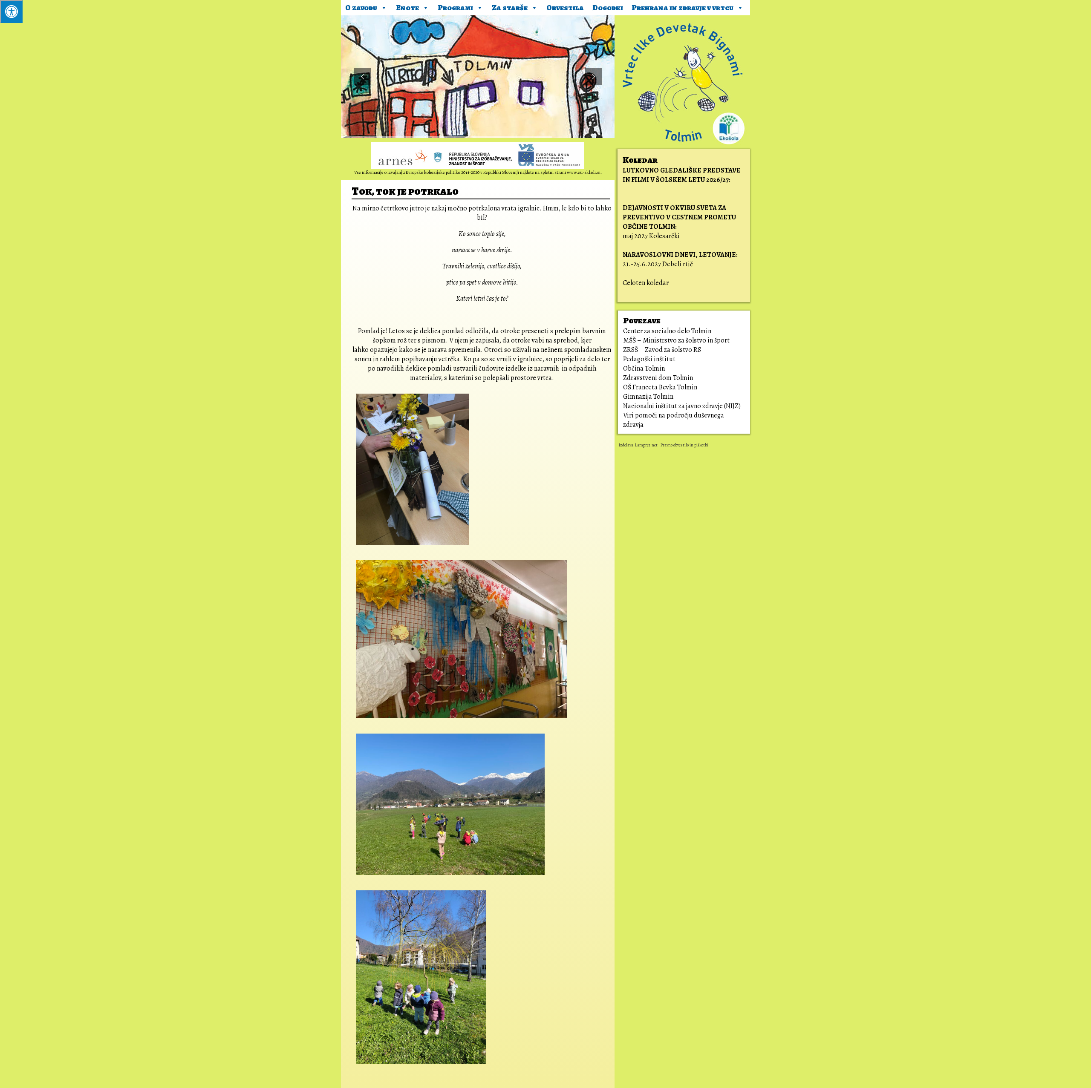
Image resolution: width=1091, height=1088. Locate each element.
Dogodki (607, 8)
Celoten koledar (646, 283)
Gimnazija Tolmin (648, 396)
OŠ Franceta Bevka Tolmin (660, 387)
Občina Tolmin (644, 368)
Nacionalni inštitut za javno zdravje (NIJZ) (682, 406)
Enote (407, 8)
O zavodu (361, 8)
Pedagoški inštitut (649, 359)
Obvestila (565, 8)
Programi (455, 8)
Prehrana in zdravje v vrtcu (682, 8)
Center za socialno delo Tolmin (667, 331)
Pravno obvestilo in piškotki (684, 445)
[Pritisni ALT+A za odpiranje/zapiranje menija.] (11, 11)
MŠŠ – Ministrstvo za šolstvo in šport (676, 340)
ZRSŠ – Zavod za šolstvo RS (662, 349)
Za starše (510, 8)
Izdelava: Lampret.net (638, 445)
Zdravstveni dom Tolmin (658, 378)
